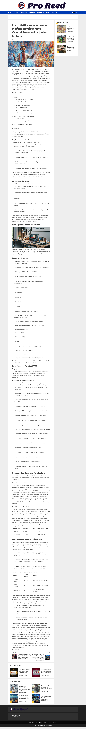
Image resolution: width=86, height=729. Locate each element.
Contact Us (54, 12)
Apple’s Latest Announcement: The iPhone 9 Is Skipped (61, 49)
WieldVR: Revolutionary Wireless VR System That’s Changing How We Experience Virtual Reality (14, 688)
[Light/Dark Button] (73, 12)
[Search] (76, 12)
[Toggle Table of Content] (13, 95)
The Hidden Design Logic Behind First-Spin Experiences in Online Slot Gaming (36, 672)
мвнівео (16, 97)
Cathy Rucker (70, 31)
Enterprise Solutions (20, 118)
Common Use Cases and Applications (24, 116)
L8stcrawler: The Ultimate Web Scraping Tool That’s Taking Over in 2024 (36, 688)
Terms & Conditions (43, 722)
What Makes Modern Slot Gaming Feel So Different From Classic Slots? (14, 672)
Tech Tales (15, 12)
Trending (16, 649)
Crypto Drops (32, 12)
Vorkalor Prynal (24, 675)
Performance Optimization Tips (23, 113)
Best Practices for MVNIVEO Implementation (26, 111)
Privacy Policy (35, 722)
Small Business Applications (23, 121)
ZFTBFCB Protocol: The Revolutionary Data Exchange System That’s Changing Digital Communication (36, 698)
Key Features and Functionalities (24, 99)
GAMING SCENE (40, 12)
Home (9, 12)
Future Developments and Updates (23, 124)
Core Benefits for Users (21, 102)
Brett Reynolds (70, 51)
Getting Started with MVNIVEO (22, 105)
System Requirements (21, 107)
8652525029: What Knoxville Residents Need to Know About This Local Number (14, 698)
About (47, 12)
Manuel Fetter (16, 39)
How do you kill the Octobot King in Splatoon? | (61, 39)
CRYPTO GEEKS (23, 12)
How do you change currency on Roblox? (61, 29)
